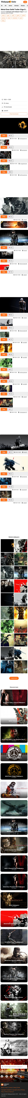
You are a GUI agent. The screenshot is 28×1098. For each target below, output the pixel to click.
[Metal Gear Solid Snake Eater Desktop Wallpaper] (20, 639)
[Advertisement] (14, 36)
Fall (13, 1072)
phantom (15, 18)
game (18, 15)
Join (25, 2)
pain (21, 18)
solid (13, 15)
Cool (18, 1070)
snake (23, 15)
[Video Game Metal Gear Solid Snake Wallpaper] (7, 639)
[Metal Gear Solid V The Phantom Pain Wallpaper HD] (20, 666)
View (3, 135)
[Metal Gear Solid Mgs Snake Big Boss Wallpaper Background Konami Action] (20, 626)
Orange (9, 1072)
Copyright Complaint (6, 1089)
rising (3, 20)
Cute (21, 1070)
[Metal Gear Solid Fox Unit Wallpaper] (7, 545)
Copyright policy (16, 1089)
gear (8, 15)
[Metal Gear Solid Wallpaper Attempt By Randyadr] (20, 559)
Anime (10, 5)
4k (1, 5)
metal (3, 15)
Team (6, 1087)
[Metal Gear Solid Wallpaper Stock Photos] (20, 612)
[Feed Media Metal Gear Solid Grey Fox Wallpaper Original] (7, 599)
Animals (16, 5)
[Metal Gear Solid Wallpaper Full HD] (7, 559)
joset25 (5, 110)
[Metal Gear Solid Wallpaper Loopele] (20, 545)
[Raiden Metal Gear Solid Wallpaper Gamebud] (7, 666)
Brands (23, 5)
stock (9, 18)
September (4, 1072)
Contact (11, 1087)
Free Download (14, 114)
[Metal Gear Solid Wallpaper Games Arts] (7, 612)
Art (5, 5)
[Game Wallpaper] (20, 599)
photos (3, 18)
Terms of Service (9, 1091)
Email (18, 1087)
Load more (14, 678)
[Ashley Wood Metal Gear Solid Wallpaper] (7, 572)
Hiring (15, 1087)
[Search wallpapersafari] (2, 1067)
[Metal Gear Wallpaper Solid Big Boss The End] (7, 586)
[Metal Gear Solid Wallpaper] (20, 572)
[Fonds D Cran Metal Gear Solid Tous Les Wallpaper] (20, 586)
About (2, 1087)
